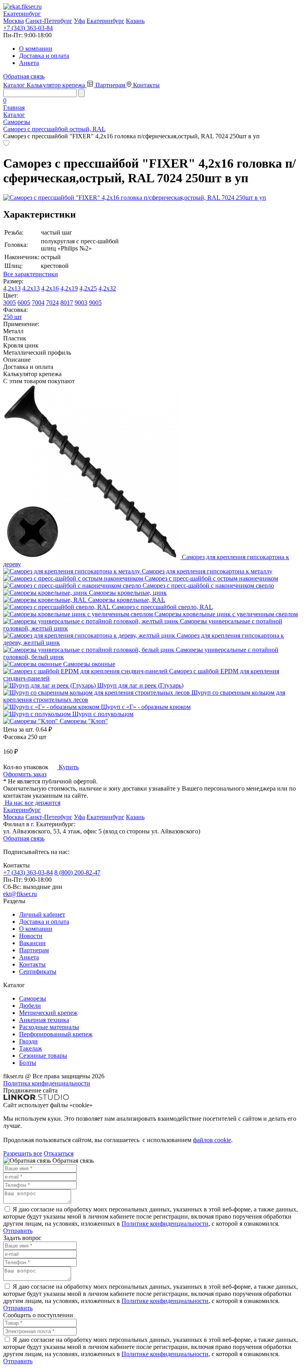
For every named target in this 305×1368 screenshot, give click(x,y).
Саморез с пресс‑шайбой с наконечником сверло (208, 585)
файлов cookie (212, 1140)
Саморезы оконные (89, 664)
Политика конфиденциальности (46, 1083)
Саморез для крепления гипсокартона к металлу (207, 571)
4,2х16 (50, 288)
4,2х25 (88, 288)
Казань (135, 20)
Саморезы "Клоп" (84, 721)
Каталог (15, 85)
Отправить (18, 1230)
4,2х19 (69, 288)
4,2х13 (12, 288)
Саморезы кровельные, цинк (128, 592)
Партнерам (111, 85)
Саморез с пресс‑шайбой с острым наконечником (211, 578)
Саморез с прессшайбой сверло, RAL (162, 607)
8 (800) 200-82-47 (77, 872)
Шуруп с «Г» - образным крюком (146, 706)
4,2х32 (107, 288)
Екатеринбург (105, 20)
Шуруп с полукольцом (102, 714)
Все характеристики (30, 274)
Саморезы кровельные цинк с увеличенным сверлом (226, 614)
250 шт (12, 316)
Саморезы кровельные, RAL (126, 599)
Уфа (79, 20)
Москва (13, 20)
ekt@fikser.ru (20, 893)
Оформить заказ (24, 774)
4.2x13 (31, 288)
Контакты (146, 85)
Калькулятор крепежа (57, 85)
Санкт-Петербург (48, 20)
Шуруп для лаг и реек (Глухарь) (140, 685)
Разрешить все (22, 1153)
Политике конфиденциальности (165, 1223)
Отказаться (58, 1153)
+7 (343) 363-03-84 (28, 28)
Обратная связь (23, 76)
